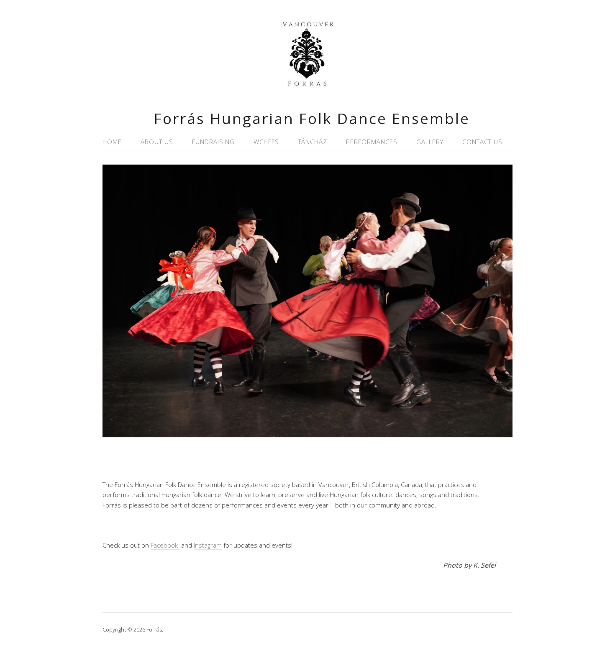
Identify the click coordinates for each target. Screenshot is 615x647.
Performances (371, 141)
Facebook (165, 545)
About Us (157, 141)
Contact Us (482, 141)
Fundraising (213, 141)
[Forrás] (307, 91)
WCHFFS (266, 141)
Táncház (312, 141)
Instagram (208, 545)
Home (112, 141)
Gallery (429, 141)
